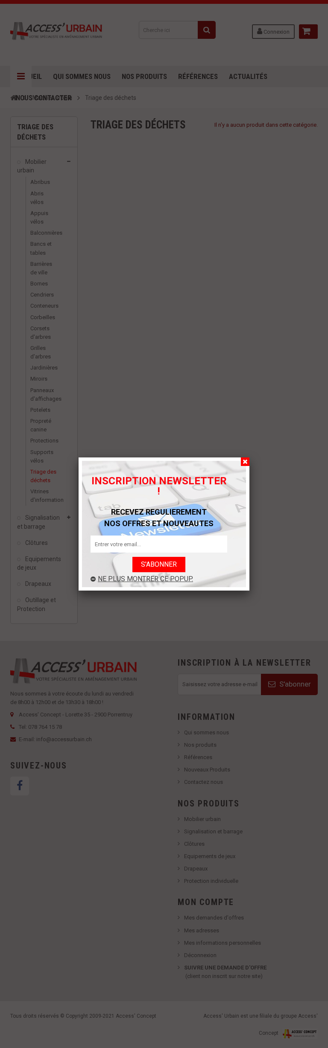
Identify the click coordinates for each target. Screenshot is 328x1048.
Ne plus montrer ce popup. (145, 579)
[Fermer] (245, 461)
